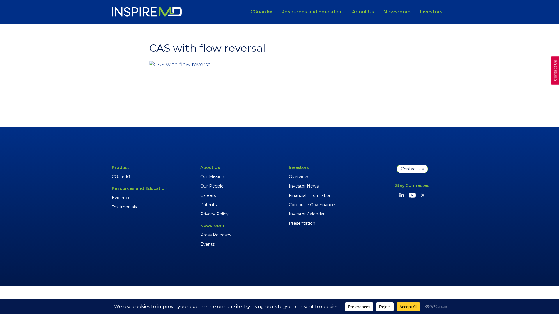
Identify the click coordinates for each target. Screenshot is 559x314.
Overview (298, 176)
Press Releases (215, 235)
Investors (431, 12)
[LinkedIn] (401, 195)
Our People (212, 186)
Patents (208, 204)
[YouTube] (412, 195)
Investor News (304, 186)
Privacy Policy (214, 214)
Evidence (121, 197)
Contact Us (412, 169)
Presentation (302, 223)
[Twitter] (422, 195)
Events (207, 244)
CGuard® (261, 12)
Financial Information (310, 195)
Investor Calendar (307, 214)
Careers (208, 195)
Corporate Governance (312, 204)
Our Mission (212, 176)
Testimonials (124, 207)
